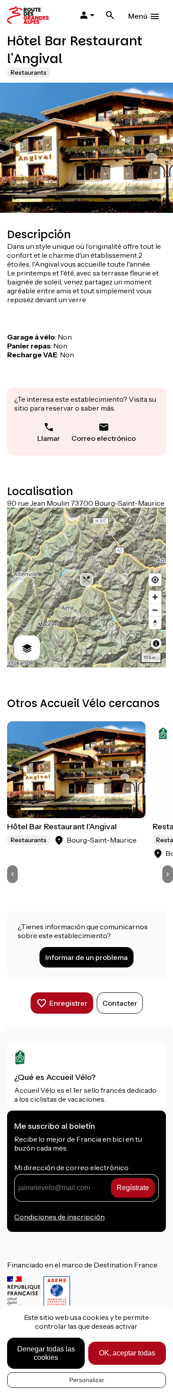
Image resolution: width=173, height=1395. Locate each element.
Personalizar (86, 1379)
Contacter (119, 1003)
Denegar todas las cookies (46, 1353)
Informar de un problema (86, 957)
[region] (86, 588)
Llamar (48, 438)
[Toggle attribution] (156, 643)
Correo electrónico (103, 438)
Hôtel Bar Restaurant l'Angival (62, 826)
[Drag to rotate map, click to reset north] (155, 622)
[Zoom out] (155, 610)
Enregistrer (68, 1003)
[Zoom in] (155, 597)
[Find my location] (155, 579)
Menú (137, 16)
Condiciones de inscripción (59, 1216)
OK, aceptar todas (127, 1353)
